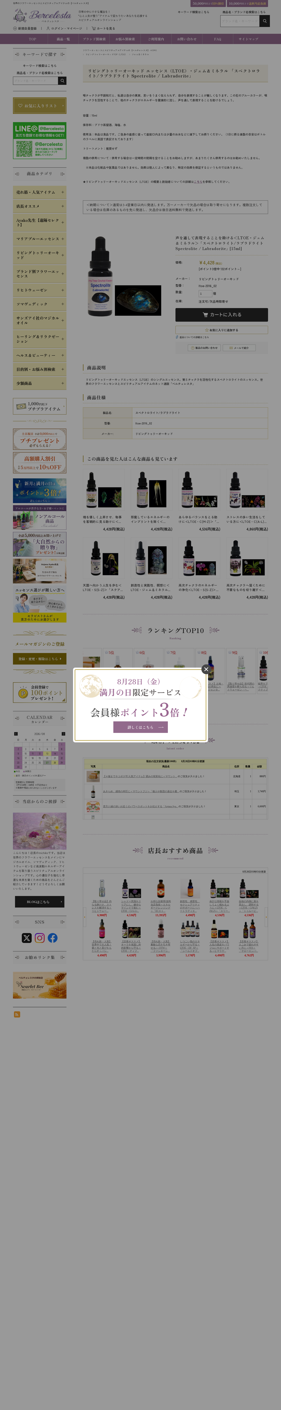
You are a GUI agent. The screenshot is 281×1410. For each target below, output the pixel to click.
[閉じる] (206, 669)
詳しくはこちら (140, 727)
